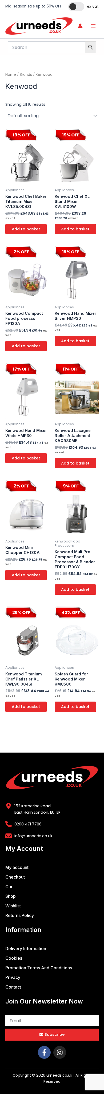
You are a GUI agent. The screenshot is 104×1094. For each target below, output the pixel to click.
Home (10, 74)
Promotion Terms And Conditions (38, 967)
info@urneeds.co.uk (33, 836)
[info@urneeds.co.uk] (8, 836)
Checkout (15, 877)
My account (17, 867)
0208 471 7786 (28, 824)
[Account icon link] (80, 25)
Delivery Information (25, 948)
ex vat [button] (93, 6)
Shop (10, 896)
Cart (9, 886)
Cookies (13, 958)
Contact (13, 987)
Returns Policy (19, 915)
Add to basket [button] (26, 229)
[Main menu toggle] (93, 26)
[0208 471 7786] (8, 824)
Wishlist (13, 905)
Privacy (12, 977)
